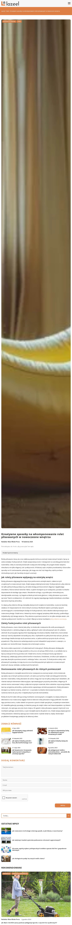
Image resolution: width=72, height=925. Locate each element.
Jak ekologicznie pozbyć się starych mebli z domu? (28, 858)
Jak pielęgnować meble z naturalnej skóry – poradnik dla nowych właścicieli (59, 752)
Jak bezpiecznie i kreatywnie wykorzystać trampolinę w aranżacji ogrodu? (22, 752)
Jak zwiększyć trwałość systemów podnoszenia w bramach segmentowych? (36, 840)
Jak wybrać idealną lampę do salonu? (58, 742)
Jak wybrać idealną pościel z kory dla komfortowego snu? (22, 742)
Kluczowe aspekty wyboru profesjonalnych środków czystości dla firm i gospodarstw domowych (39, 849)
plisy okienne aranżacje (58, 619)
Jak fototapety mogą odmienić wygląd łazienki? (22, 731)
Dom (19, 21)
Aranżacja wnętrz (9, 21)
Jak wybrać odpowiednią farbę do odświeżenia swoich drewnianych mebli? (58, 732)
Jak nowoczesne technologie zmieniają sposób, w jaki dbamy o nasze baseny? (37, 831)
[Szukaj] (68, 816)
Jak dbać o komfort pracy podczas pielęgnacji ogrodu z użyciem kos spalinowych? (29, 923)
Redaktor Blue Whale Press (10, 541)
